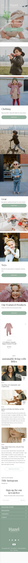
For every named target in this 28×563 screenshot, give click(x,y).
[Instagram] (12, 540)
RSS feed (16, 550)
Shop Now (14, 29)
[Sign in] (20, 5)
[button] (2, 5)
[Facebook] (9, 540)
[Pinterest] (18, 540)
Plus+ (11, 550)
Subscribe (22, 500)
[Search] (23, 5)
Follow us (4, 483)
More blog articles (14, 469)
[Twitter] (15, 540)
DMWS (23, 548)
